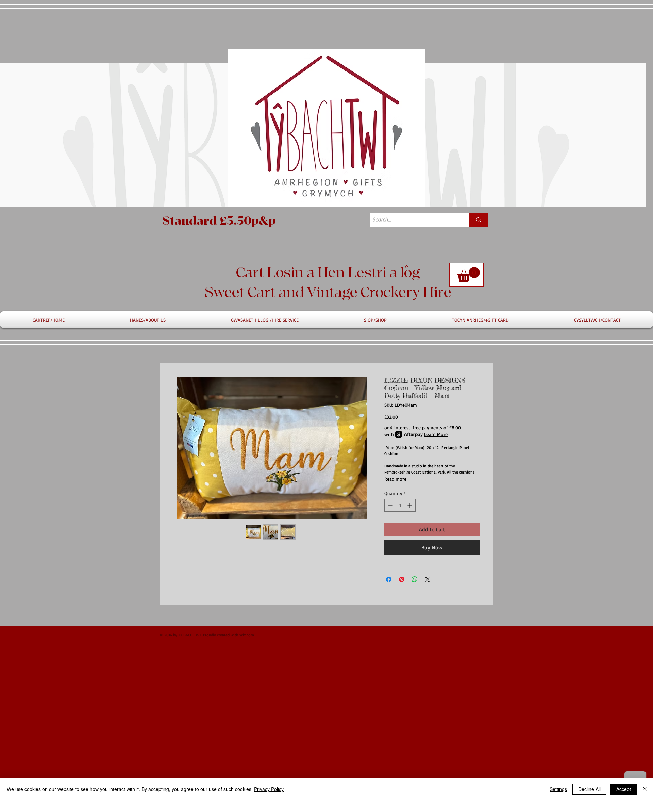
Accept (623, 789)
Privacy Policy (269, 789)
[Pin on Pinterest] (402, 579)
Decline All (589, 789)
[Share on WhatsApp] (415, 579)
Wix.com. (247, 634)
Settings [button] (558, 789)
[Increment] (410, 505)
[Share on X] (427, 579)
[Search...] (478, 220)
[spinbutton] (400, 505)
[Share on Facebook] (389, 579)
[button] (468, 274)
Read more (395, 479)
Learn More (436, 434)
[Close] (645, 789)
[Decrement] (389, 505)
